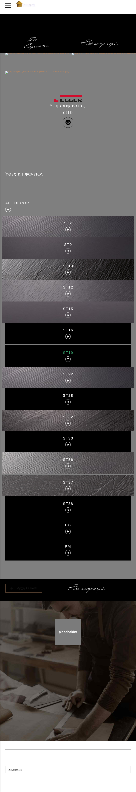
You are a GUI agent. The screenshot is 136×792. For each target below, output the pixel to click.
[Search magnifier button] (126, 769)
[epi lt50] (99, 43)
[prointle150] (99, 32)
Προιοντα (73, 705)
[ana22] (50, 61)
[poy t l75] (36, 43)
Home (60, 705)
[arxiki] (37, 28)
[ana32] (50, 79)
